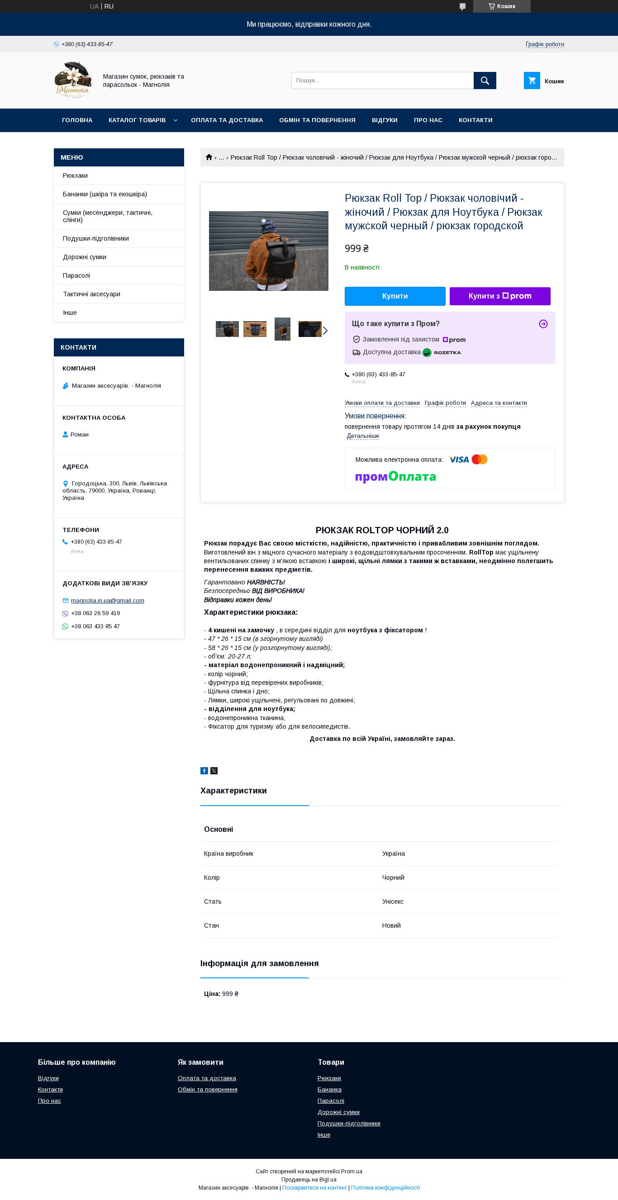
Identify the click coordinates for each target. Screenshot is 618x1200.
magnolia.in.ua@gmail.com (107, 600)
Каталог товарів (137, 120)
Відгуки (385, 120)
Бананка (330, 1089)
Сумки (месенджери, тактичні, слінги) (107, 216)
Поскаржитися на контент (314, 1188)
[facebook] (204, 772)
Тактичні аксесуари (91, 294)
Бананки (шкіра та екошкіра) (105, 194)
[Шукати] (485, 80)
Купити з (484, 296)
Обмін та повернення (317, 120)
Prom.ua (351, 1171)
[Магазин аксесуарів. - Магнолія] (73, 96)
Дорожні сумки (84, 257)
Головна (77, 120)
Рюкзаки (75, 175)
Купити (395, 296)
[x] (214, 772)
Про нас (428, 120)
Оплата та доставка (227, 120)
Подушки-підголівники (96, 238)
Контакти (476, 120)
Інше (70, 312)
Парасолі (76, 275)
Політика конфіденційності (385, 1188)
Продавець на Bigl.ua (309, 1179)
